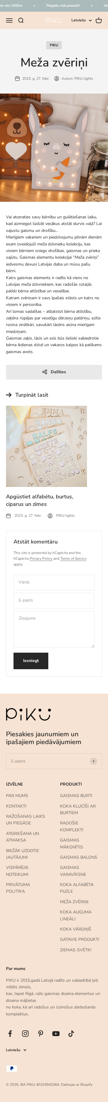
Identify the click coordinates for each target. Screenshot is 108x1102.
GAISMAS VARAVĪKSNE (73, 871)
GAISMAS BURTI (76, 796)
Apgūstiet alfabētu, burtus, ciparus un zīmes (39, 500)
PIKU (54, 45)
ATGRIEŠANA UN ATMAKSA (22, 837)
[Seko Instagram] (25, 1034)
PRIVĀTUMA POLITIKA (18, 888)
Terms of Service (73, 558)
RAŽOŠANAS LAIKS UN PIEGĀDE (25, 820)
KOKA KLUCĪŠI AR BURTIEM (78, 809)
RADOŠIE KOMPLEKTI (71, 826)
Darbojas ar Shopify (76, 1084)
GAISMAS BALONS (78, 857)
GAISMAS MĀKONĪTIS (71, 843)
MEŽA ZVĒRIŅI (74, 902)
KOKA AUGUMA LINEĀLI (76, 915)
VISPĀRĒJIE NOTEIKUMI (17, 871)
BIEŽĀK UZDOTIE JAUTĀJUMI (22, 854)
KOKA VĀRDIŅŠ (75, 929)
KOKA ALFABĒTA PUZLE (77, 888)
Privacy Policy (41, 558)
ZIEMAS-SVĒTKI (76, 950)
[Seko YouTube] (56, 1034)
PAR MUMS (17, 796)
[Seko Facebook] (10, 1034)
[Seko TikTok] (71, 1034)
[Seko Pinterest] (41, 1034)
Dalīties (58, 372)
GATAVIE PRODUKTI (79, 939)
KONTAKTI (16, 806)
